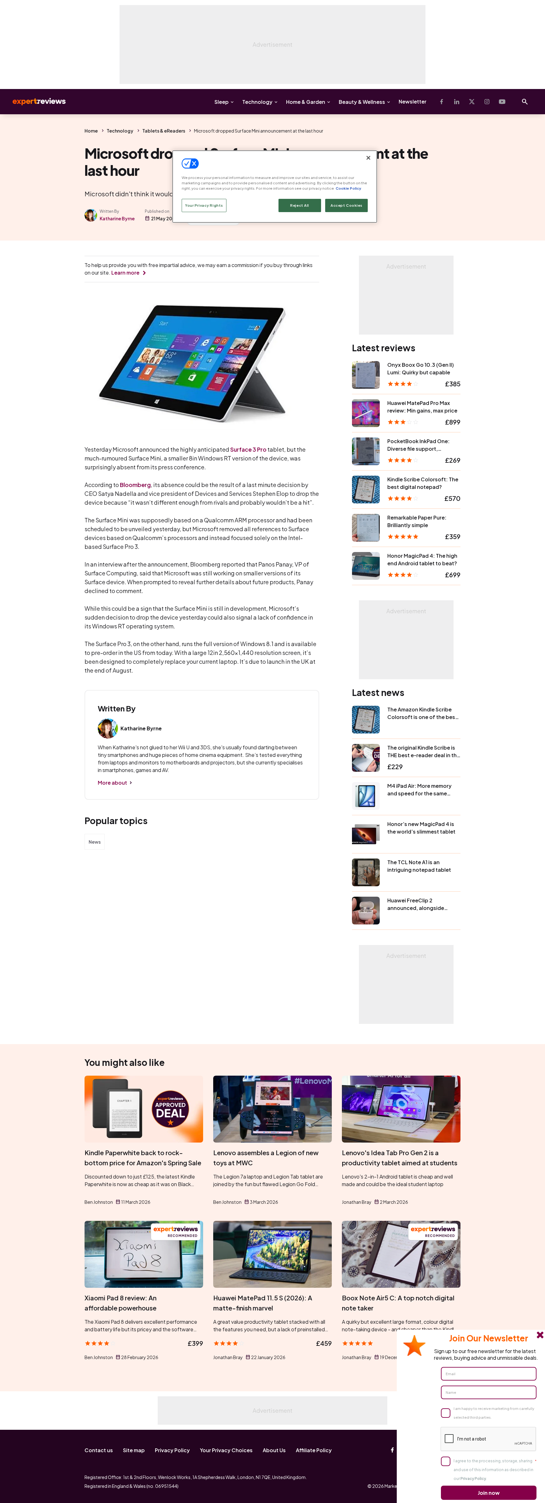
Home (91, 131)
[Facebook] (441, 101)
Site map (134, 1450)
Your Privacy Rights (204, 205)
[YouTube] (502, 101)
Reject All (299, 205)
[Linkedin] (456, 101)
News (95, 842)
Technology (257, 101)
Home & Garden (305, 101)
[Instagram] (487, 101)
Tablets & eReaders (163, 131)
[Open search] (524, 101)
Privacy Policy (172, 1450)
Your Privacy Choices (226, 1450)
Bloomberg (135, 484)
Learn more (125, 272)
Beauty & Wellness (362, 101)
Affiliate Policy (314, 1450)
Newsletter (412, 101)
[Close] (368, 158)
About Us (274, 1450)
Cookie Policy (348, 188)
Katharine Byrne (117, 218)
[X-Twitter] (471, 101)
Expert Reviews (34, 101)
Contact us (99, 1450)
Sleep (221, 101)
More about (112, 782)
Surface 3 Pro (248, 449)
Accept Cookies (346, 205)
